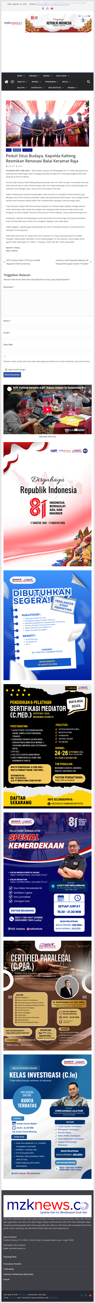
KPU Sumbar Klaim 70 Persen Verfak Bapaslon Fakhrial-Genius (23, 262)
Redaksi (71, 87)
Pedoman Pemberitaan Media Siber (18, 1274)
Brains (46, 76)
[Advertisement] (47, 54)
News (19, 76)
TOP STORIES (27, 150)
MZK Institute (54, 87)
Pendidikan (50, 82)
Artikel (35, 82)
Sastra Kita (36, 87)
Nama (7, 320)
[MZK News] (6, 82)
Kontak (6, 1279)
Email (6, 332)
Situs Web (8, 344)
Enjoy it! (21, 82)
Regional (17, 150)
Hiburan (33, 76)
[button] (23, 76)
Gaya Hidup (61, 76)
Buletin (20, 87)
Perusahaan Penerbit (12, 1264)
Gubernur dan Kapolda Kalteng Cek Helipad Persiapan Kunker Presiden (72, 262)
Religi (65, 82)
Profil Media (8, 1269)
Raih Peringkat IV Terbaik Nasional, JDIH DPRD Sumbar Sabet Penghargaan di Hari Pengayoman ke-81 (61, 5)
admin (20, 166)
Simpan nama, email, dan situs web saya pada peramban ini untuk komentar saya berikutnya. (46, 361)
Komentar (8, 287)
